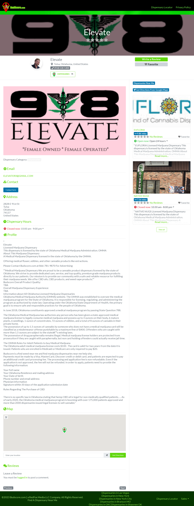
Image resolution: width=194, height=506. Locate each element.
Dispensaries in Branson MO (115, 501)
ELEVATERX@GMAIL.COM (18, 175)
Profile (12, 235)
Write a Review (151, 59)
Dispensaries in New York (115, 495)
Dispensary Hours (19, 221)
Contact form (11, 190)
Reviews (13, 466)
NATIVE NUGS (141, 196)
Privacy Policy (183, 7)
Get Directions (118, 455)
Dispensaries (63, 74)
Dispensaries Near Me (144, 83)
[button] (12, 120)
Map (10, 409)
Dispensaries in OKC (100, 504)
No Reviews (156, 136)
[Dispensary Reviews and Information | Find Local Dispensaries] (14, 7)
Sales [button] (184, 498)
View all (162, 229)
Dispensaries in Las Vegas (115, 492)
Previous (8, 488)
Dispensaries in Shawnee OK (126, 504)
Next (122, 488)
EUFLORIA (139, 129)
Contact (12, 182)
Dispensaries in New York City (115, 498)
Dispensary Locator (162, 7)
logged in (22, 477)
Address (12, 197)
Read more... (162, 155)
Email (11, 169)
